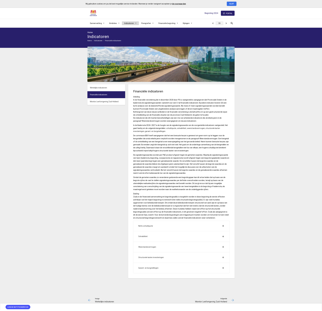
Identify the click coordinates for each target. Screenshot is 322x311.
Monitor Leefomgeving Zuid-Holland (104, 102)
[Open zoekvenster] (232, 23)
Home (89, 41)
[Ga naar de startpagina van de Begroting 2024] (93, 13)
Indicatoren (129, 23)
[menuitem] (97, 23)
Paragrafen (146, 23)
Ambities (113, 23)
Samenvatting (96, 23)
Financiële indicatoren (113, 41)
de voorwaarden (179, 4)
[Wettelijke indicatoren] (213, 23)
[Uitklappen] (223, 226)
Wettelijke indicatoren (98, 88)
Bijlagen (186, 23)
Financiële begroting (166, 23)
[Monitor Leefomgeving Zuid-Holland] (226, 23)
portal (229, 13)
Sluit (231, 4)
